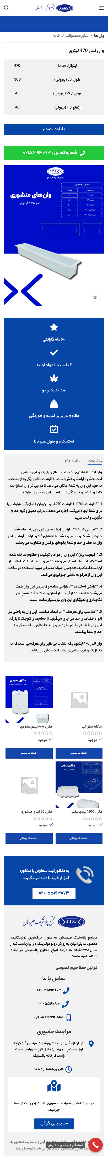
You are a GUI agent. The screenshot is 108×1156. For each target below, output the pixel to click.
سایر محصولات (77, 36)
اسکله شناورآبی (92, 727)
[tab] (95, 461)
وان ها (99, 36)
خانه (57, 36)
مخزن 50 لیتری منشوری (37, 812)
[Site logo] (54, 8)
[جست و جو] (6, 8)
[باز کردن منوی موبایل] (101, 8)
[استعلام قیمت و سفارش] (95, 1145)
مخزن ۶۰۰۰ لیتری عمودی (36, 727)
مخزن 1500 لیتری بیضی (86, 812)
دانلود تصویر (54, 129)
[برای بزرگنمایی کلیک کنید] (95, 297)
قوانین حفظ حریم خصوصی (77, 968)
